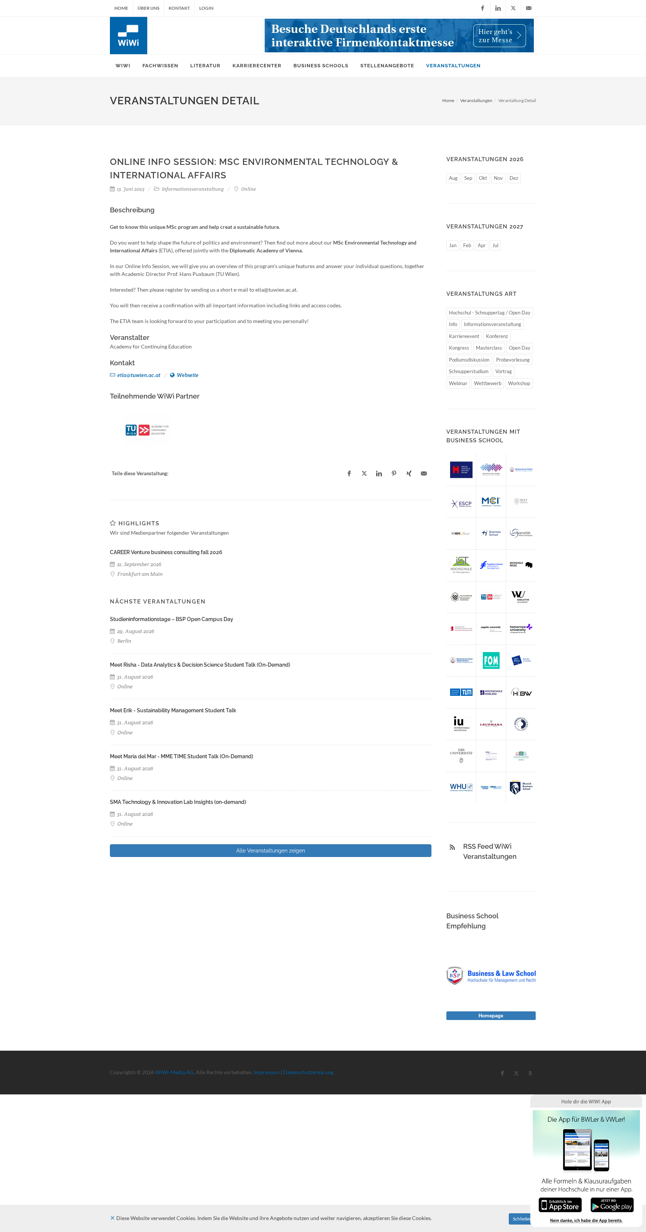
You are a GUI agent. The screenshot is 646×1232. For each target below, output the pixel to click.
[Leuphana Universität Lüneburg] (491, 724)
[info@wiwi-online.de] (528, 8)
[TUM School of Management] (461, 692)
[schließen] (112, 1218)
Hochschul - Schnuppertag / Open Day (489, 313)
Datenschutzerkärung (308, 1072)
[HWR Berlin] (461, 628)
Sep (468, 178)
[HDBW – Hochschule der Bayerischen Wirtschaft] (521, 692)
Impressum (267, 1072)
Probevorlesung (513, 360)
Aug (453, 178)
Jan (452, 245)
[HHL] (461, 533)
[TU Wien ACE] (147, 430)
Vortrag (503, 371)
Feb (467, 245)
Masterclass (489, 348)
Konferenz (497, 336)
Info (453, 324)
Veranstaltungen (476, 100)
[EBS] (461, 755)
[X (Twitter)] (513, 8)
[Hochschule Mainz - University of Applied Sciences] (521, 565)
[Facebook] (482, 8)
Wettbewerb (487, 383)
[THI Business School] (491, 533)
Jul (495, 245)
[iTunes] (560, 1204)
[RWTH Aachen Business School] (491, 787)
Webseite (187, 375)
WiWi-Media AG (174, 1072)
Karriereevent (464, 336)
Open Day (519, 348)
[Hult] (521, 501)
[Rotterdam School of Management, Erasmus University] (491, 755)
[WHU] (461, 787)
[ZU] (491, 628)
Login (206, 8)
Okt (483, 178)
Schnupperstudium (469, 371)
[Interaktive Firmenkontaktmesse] (399, 35)
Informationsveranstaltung (492, 324)
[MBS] (521, 787)
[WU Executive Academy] (521, 597)
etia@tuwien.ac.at (138, 375)
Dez (514, 178)
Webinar (458, 383)
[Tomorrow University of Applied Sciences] (521, 628)
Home (121, 8)
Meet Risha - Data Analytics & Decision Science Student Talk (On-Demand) (200, 665)
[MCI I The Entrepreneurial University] (491, 501)
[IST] (461, 565)
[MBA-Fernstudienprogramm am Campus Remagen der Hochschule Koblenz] (491, 692)
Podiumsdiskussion (469, 360)
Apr (482, 245)
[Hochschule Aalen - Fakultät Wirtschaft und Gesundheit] (491, 469)
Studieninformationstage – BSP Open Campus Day (171, 619)
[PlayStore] (612, 1204)
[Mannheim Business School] (461, 597)
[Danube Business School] (521, 724)
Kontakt (179, 8)
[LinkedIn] (497, 8)
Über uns (148, 8)
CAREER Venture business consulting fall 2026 (166, 552)
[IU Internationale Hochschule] (461, 724)
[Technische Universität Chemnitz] (521, 755)
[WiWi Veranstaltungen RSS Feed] (452, 847)
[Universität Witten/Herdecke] (521, 533)
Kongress (459, 348)
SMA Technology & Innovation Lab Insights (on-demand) (178, 802)
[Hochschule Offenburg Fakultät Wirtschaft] (461, 469)
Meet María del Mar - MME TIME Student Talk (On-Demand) (181, 756)
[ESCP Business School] (461, 501)
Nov (498, 178)
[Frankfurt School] (491, 565)
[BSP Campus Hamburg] (461, 660)
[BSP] (521, 469)
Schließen (522, 1219)
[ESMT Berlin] (521, 660)
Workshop (519, 383)
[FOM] (491, 660)
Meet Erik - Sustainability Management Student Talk (173, 710)
